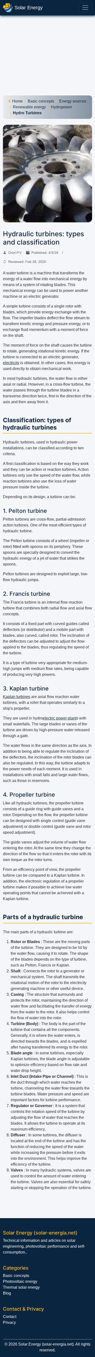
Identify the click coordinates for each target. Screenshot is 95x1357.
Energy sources (72, 101)
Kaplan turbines (16, 697)
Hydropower (61, 107)
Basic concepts (41, 101)
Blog (7, 1293)
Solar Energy (29, 7)
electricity (11, 363)
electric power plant (59, 718)
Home (17, 101)
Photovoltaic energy (20, 1281)
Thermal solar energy (21, 1287)
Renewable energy (29, 107)
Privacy (9, 1322)
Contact (9, 1317)
